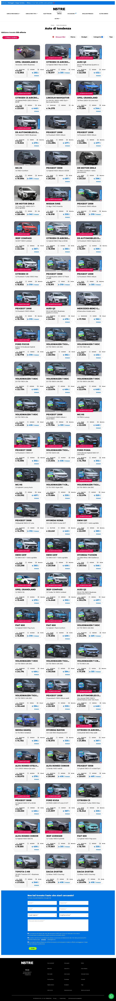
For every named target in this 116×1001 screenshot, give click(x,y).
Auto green (66, 963)
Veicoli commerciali (85, 990)
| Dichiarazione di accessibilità (75, 998)
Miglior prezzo (87, 13)
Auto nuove (67, 974)
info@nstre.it (28, 974)
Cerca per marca (13, 13)
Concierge (66, 979)
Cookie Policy (63, 998)
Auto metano (84, 968)
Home (52, 25)
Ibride (59, 13)
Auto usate (49, 974)
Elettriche (47, 13)
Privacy (55, 998)
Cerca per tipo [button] (31, 13)
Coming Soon (50, 979)
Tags (82, 984)
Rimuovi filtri (60, 37)
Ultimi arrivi (103, 13)
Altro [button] (57, 18)
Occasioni (71, 13)
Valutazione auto (68, 990)
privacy (43, 939)
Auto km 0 (66, 968)
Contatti (83, 979)
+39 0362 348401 (27, 973)
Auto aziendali (50, 963)
